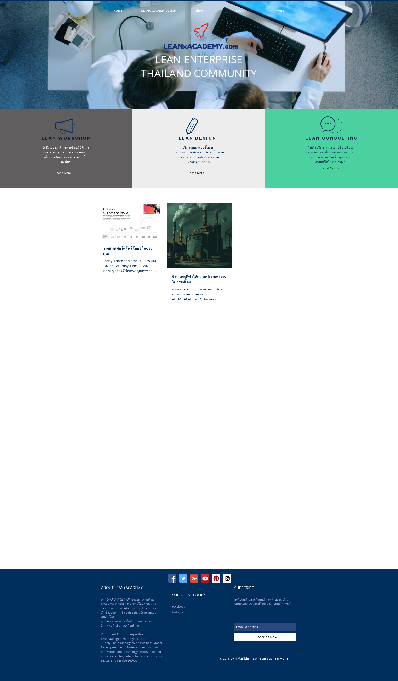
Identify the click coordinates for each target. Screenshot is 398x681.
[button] (239, 10)
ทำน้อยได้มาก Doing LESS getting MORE (261, 658)
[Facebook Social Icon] (172, 578)
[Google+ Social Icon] (194, 578)
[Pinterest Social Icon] (216, 578)
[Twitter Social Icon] (183, 578)
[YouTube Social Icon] (205, 578)
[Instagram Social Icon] (227, 578)
